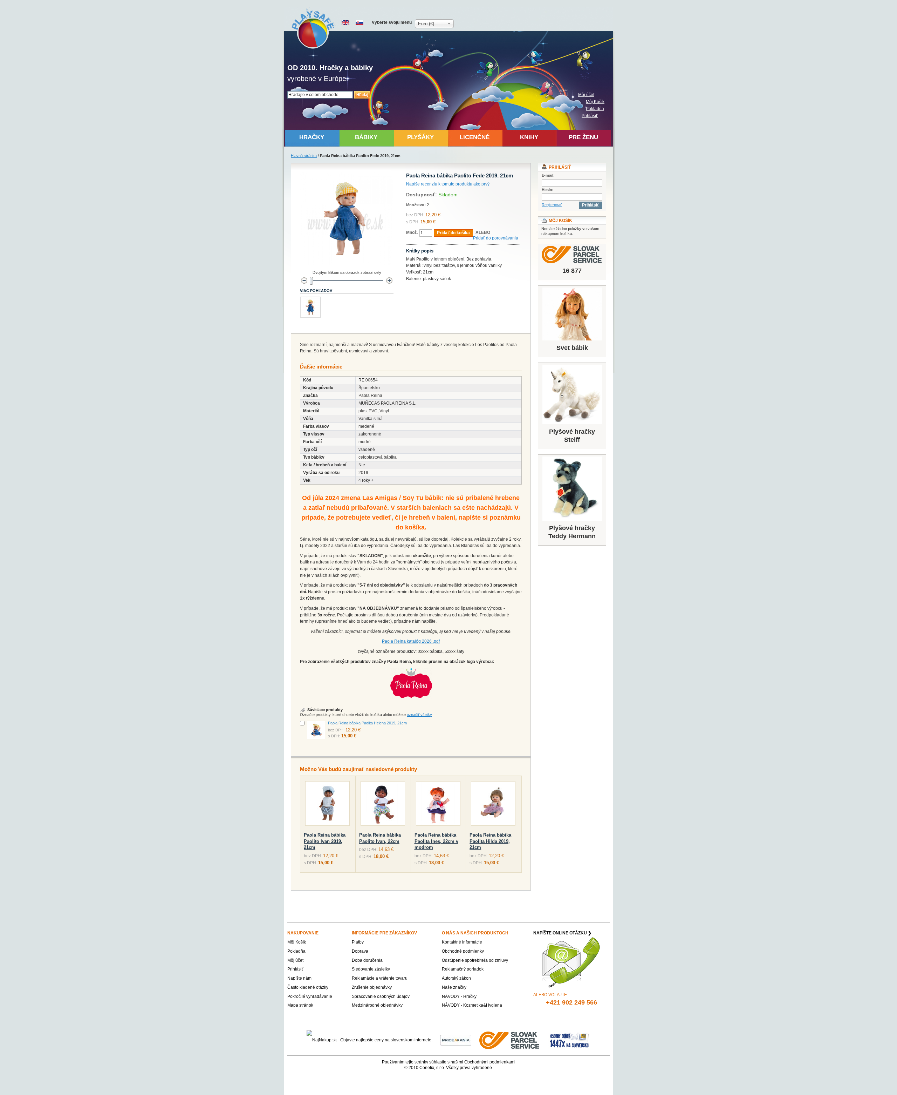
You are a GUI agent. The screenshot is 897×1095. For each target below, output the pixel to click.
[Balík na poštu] (569, 1039)
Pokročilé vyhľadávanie (309, 996)
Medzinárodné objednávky (377, 1005)
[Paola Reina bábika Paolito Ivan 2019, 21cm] (327, 805)
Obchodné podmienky (463, 951)
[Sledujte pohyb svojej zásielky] (572, 254)
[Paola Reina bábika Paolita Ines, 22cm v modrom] (438, 805)
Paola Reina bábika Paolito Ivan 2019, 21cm (324, 841)
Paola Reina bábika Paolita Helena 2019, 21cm (367, 723)
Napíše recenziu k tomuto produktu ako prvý (447, 184)
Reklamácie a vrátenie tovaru (380, 978)
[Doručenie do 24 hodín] (509, 1039)
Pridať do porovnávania (495, 238)
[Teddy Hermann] (572, 489)
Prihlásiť (590, 115)
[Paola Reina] (411, 671)
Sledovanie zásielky (371, 969)
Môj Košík (595, 101)
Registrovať (552, 205)
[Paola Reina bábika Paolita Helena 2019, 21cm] (316, 730)
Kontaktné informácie (462, 942)
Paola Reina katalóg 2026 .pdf (411, 641)
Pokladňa (595, 108)
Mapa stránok (300, 1005)
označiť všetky (419, 714)
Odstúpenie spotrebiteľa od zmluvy (475, 960)
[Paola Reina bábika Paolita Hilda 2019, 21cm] (493, 805)
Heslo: (548, 190)
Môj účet (586, 94)
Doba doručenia (367, 960)
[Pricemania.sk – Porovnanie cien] (455, 1039)
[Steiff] (572, 394)
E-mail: (548, 175)
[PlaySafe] (313, 28)
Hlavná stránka (304, 156)
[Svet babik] (572, 314)
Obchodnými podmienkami (489, 1062)
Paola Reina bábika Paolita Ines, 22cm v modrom (436, 841)
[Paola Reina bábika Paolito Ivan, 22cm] (382, 805)
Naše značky (454, 987)
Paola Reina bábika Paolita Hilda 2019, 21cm (490, 841)
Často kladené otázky (307, 987)
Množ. (412, 232)
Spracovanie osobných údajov (381, 996)
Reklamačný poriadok (463, 969)
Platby (358, 942)
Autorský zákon (456, 978)
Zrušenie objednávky (372, 987)
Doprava (360, 951)
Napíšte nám (299, 978)
